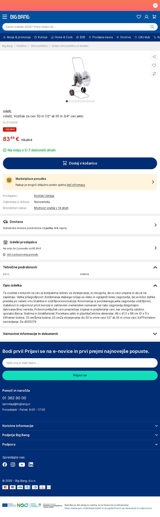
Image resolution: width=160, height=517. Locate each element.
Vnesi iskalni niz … (31, 26)
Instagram (13, 464)
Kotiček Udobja (44, 195)
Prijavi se (80, 375)
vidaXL (7, 111)
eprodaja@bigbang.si (16, 404)
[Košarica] (154, 16)
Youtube (22, 464)
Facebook (4, 464)
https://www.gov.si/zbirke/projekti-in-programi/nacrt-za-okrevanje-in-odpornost (108, 508)
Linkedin (30, 464)
